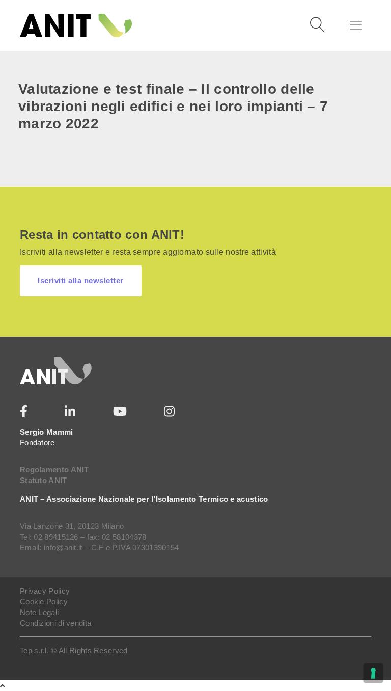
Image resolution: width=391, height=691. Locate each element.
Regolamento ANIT (54, 469)
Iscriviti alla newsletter (81, 280)
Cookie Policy (44, 601)
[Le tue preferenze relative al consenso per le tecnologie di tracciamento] (373, 673)
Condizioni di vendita (55, 623)
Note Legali (39, 612)
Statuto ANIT (43, 480)
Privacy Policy (45, 591)
